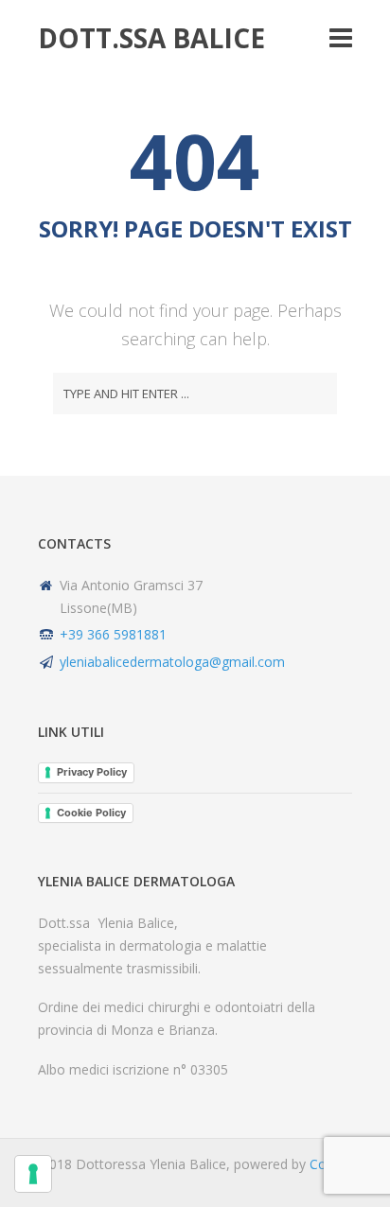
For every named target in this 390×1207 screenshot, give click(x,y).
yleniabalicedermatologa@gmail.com (172, 662)
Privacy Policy (92, 771)
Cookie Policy (91, 812)
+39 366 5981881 (113, 634)
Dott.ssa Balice (151, 38)
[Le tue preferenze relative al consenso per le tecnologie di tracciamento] (33, 1174)
